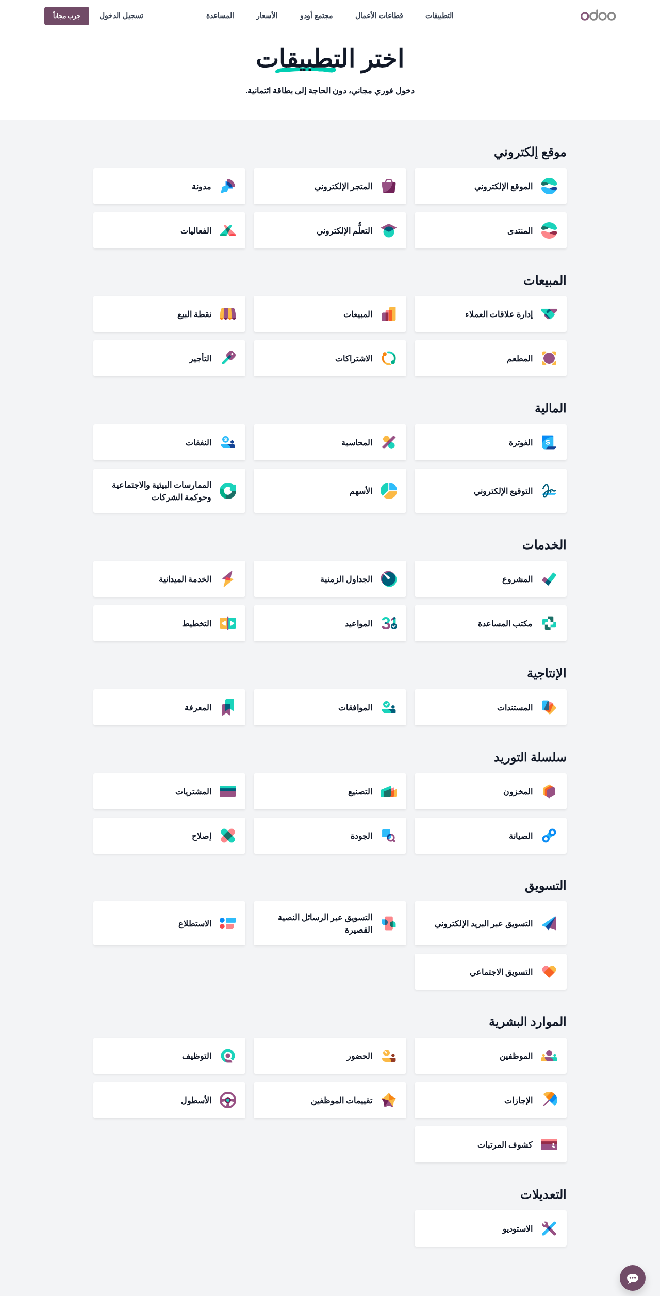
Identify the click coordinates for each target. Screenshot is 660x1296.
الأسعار (267, 15)
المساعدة (220, 15)
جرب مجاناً (66, 16)
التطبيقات (439, 15)
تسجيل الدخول (121, 15)
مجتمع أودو (316, 15)
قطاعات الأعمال (379, 15)
